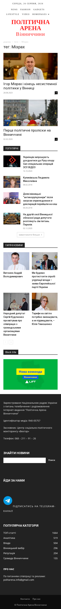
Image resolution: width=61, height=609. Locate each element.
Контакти (25, 598)
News (14, 9)
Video (26, 14)
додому (7, 41)
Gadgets (39, 9)
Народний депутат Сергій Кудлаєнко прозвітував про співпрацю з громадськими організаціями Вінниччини (14, 324)
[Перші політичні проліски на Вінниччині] (30, 112)
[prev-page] (5, 342)
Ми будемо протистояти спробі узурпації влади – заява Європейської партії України (43, 280)
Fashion (25, 9)
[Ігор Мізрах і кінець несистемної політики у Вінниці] (30, 66)
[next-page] (11, 342)
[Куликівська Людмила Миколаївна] (11, 182)
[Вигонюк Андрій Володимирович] (16, 261)
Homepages (39, 14)
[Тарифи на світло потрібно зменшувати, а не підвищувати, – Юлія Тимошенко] (45, 302)
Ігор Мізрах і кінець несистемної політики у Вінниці (30, 86)
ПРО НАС (8, 569)
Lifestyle (12, 14)
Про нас (36, 598)
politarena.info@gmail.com (18, 579)
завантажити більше (29, 234)
